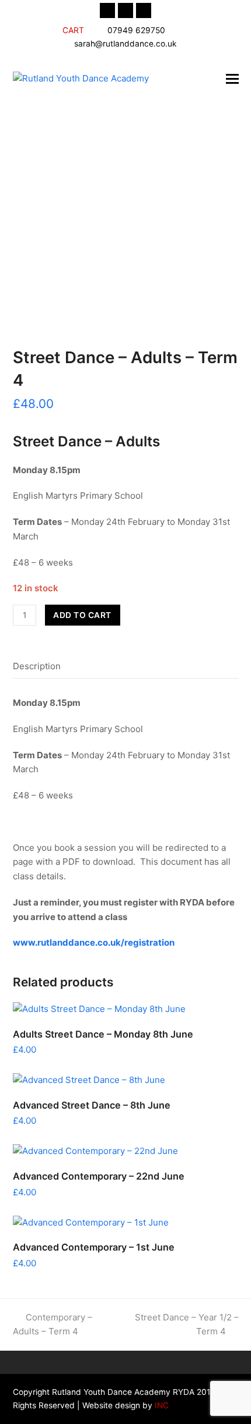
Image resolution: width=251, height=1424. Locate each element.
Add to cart (82, 615)
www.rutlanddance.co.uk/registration (94, 942)
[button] (232, 78)
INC (160, 1405)
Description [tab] (37, 666)
